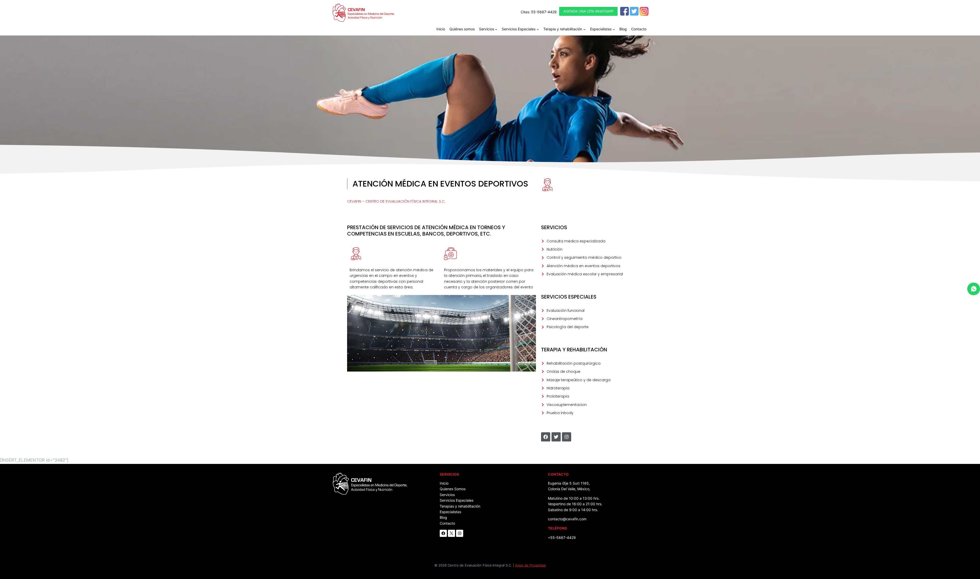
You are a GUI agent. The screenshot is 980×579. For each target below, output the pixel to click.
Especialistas (450, 512)
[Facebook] (624, 11)
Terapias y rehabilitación (460, 506)
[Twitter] (634, 11)
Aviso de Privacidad (530, 565)
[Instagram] (644, 11)
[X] (451, 533)
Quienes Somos (452, 489)
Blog (623, 29)
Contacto (638, 29)
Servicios (447, 494)
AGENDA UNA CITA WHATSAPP (588, 11)
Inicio (440, 29)
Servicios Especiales (456, 500)
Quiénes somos (462, 29)
